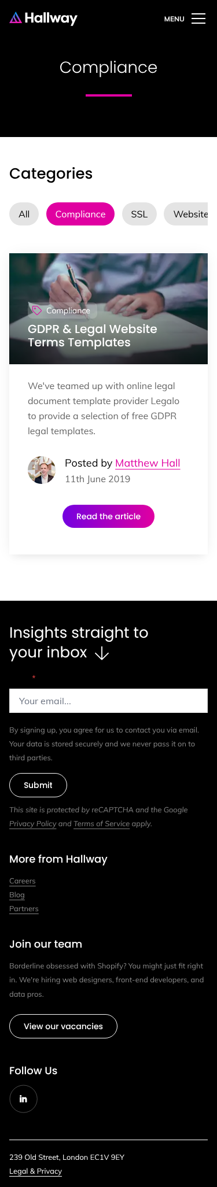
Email (22, 678)
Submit (38, 785)
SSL (139, 214)
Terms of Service (101, 824)
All (24, 214)
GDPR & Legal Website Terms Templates (92, 336)
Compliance (81, 214)
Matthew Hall (147, 462)
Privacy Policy (32, 824)
